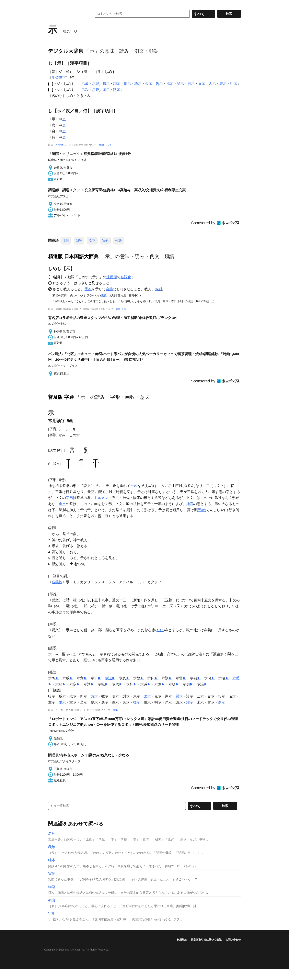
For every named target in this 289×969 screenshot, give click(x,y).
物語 (118, 240)
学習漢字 (59, 78)
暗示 (106, 84)
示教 (84, 90)
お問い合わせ (233, 939)
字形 (69, 498)
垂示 (62, 702)
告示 (159, 84)
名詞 (66, 240)
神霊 (189, 504)
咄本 (92, 240)
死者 (201, 510)
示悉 (235, 678)
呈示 (180, 84)
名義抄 (57, 582)
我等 (79, 240)
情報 (101, 144)
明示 (233, 84)
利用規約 (182, 939)
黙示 (116, 90)
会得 (109, 289)
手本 (88, 289)
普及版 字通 (61, 397)
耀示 (189, 702)
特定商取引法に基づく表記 (206, 939)
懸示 (179, 696)
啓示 (147, 696)
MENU (52, 4)
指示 (169, 84)
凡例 (108, 144)
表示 (222, 84)
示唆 (95, 90)
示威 (84, 84)
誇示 (138, 84)
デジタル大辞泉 (65, 51)
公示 (148, 84)
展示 (201, 84)
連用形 (111, 277)
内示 (212, 84)
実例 (105, 240)
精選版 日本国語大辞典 (73, 256)
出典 (104, 295)
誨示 (94, 696)
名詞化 (126, 277)
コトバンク (67, 14)
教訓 (158, 289)
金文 (62, 504)
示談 (95, 84)
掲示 (127, 84)
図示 (106, 90)
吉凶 (133, 486)
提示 (191, 84)
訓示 (116, 84)
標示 (136, 702)
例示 (221, 702)
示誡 (108, 678)
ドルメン (101, 498)
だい (160, 630)
